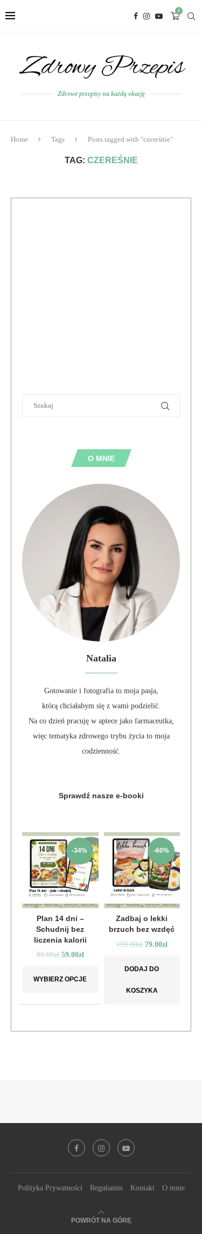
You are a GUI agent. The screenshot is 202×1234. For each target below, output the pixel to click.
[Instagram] (146, 16)
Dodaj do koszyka (141, 979)
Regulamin (106, 1188)
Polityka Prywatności (50, 1188)
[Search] (191, 16)
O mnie (173, 1188)
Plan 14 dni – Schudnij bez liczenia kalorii (60, 929)
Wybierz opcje (60, 979)
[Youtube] (159, 16)
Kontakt (142, 1188)
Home (19, 139)
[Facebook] (136, 16)
